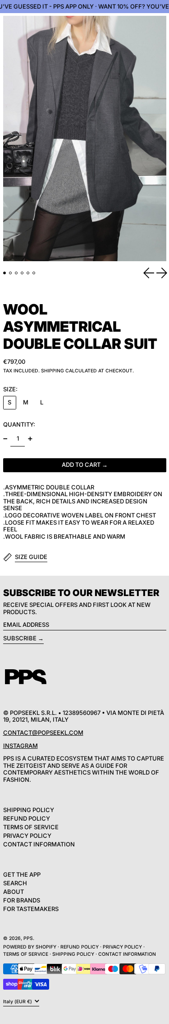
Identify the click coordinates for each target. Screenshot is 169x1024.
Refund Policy (26, 818)
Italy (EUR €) (18, 1001)
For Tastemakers (31, 908)
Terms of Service (31, 827)
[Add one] (30, 439)
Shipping (52, 371)
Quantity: (19, 424)
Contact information (127, 954)
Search (15, 883)
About (13, 891)
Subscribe (20, 638)
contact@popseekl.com (43, 732)
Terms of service (25, 954)
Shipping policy (73, 954)
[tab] (4, 273)
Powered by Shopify (29, 947)
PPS (28, 938)
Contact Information (39, 844)
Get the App (22, 874)
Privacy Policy (27, 835)
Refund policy (79, 947)
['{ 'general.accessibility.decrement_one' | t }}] (5, 439)
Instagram (20, 745)
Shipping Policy (28, 809)
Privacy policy (122, 947)
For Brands (21, 900)
